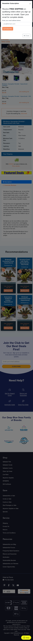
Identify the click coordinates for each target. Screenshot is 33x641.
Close (27, 35)
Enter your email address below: (11, 20)
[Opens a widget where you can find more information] (26, 638)
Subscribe (8, 29)
